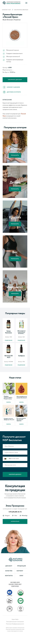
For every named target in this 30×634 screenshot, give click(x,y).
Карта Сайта (15, 619)
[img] (9, 324)
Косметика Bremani (21, 10)
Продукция (21, 566)
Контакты (9, 576)
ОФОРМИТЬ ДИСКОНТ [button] (15, 79)
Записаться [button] (15, 521)
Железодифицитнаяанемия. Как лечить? (22, 397)
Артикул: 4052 (8, 337)
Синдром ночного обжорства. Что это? (9, 419)
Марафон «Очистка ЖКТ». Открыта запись (8, 398)
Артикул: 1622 (21, 337)
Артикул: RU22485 (8, 361)
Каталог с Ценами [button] (13, 87)
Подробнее (8, 340)
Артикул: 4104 (21, 361)
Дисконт (8, 566)
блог (21, 576)
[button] (4, 92)
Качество (8, 571)
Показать (15, 155)
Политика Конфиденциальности (15, 624)
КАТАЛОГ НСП (6, 10)
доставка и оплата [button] (14, 92)
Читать (8, 402)
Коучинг (20, 571)
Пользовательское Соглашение (15, 622)
